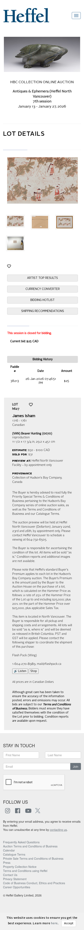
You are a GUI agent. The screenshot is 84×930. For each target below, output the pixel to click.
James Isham (23, 416)
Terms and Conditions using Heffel (25, 871)
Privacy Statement (15, 879)
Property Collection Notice (19, 867)
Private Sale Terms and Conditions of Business (33, 858)
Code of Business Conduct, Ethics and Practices (34, 883)
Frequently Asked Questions (21, 842)
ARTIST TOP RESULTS (42, 278)
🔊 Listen (20, 671)
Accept (68, 923)
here (54, 923)
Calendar (9, 850)
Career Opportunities (16, 887)
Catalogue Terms (14, 854)
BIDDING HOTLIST (42, 300)
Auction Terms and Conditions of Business (30, 846)
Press (6, 862)
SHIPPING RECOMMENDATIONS (42, 311)
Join (75, 766)
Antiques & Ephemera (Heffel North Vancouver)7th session (42, 96)
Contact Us (10, 875)
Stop (33, 671)
